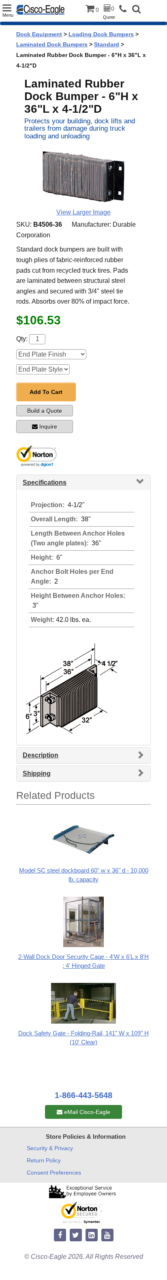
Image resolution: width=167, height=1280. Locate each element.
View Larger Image (83, 212)
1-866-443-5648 (83, 1095)
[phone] (125, 9)
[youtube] (107, 1235)
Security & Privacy (50, 1148)
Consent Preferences (54, 1172)
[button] (136, 10)
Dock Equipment (39, 34)
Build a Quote (44, 410)
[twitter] (76, 1235)
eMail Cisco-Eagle (86, 1112)
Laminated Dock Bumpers (52, 44)
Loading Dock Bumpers (101, 34)
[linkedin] (92, 1235)
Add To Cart (46, 392)
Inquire (48, 426)
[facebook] (60, 1235)
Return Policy (44, 1160)
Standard (106, 44)
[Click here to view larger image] (83, 177)
